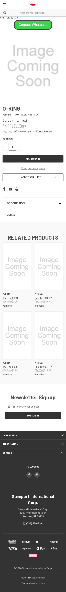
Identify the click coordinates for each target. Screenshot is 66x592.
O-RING (6, 294)
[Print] (16, 189)
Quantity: (8, 139)
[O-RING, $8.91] (17, 266)
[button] (33, 25)
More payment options (33, 168)
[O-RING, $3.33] (17, 335)
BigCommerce (38, 578)
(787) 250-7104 (34, 523)
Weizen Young (38, 583)
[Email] (10, 189)
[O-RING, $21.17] (49, 335)
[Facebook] (4, 189)
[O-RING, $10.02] (49, 266)
